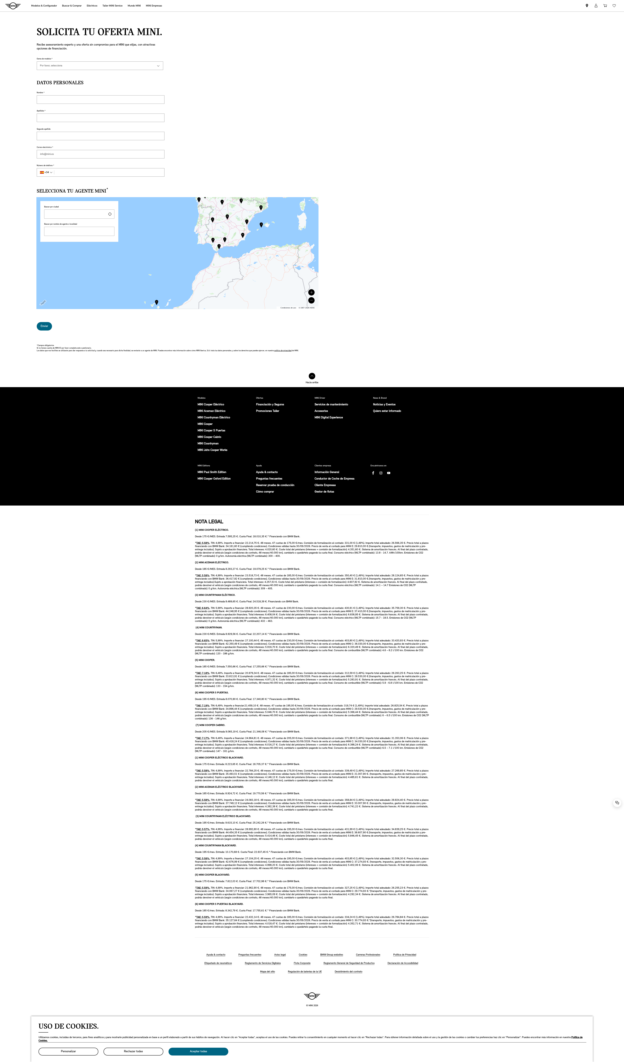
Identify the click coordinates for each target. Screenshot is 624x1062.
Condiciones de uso (288, 308)
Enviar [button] (44, 326)
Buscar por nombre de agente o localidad (60, 224)
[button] (311, 292)
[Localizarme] (109, 214)
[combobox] (79, 214)
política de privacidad (283, 351)
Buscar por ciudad (51, 207)
